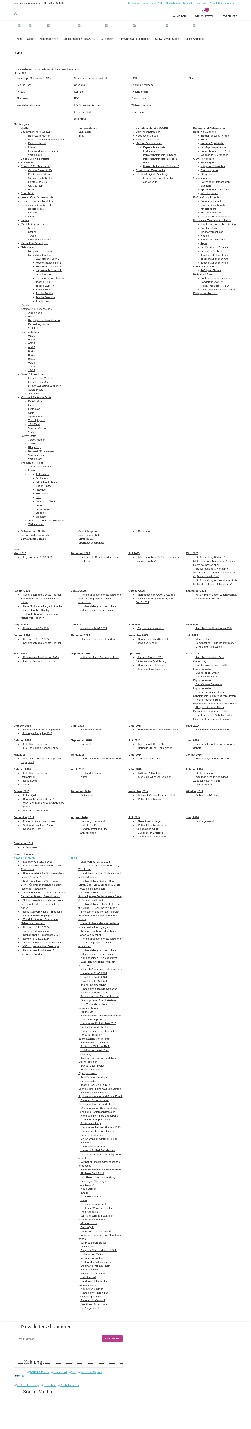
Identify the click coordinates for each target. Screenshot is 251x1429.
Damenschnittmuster (148, 131)
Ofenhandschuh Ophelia (50, 278)
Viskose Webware (38, 428)
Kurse (83, 776)
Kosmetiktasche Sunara (49, 266)
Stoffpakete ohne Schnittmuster (46, 520)
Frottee (32, 212)
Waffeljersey (35, 458)
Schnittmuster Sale (89, 534)
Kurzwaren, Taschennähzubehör (212, 220)
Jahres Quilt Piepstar (40, 466)
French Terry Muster (40, 378)
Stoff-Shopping (204, 772)
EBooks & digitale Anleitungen (153, 174)
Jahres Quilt (150, 181)
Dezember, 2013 (23, 843)
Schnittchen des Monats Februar (41, 642)
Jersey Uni (34, 443)
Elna (81, 135)
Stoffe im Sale (86, 538)
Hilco (38, 497)
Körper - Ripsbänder (212, 143)
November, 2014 (138, 791)
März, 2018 (135, 725)
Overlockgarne (209, 170)
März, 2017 (192, 725)
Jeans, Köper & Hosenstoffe (37, 197)
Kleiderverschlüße (211, 212)
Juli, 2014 (134, 817)
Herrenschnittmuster (147, 135)
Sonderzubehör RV (212, 281)
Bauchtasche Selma (47, 258)
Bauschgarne (208, 162)
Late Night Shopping (34, 744)
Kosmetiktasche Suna (48, 262)
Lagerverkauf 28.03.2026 (37, 557)
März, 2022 (192, 653)
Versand (57, 1412)
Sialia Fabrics (43, 508)
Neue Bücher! (30, 780)
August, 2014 (79, 817)
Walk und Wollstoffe (39, 239)
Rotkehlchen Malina (149, 799)
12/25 (31, 370)
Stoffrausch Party (90, 729)
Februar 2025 (22, 590)
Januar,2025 (78, 590)
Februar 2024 (22, 635)
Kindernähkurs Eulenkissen (38, 821)
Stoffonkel (41, 512)
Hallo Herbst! (88, 825)
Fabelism (41, 489)
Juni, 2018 (77, 725)
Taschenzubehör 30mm (214, 258)
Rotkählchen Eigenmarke (150, 170)
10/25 (31, 366)
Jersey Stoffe (28, 435)
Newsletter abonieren (222, 2)
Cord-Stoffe (27, 193)
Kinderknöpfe (208, 208)
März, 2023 (20, 653)
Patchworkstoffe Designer (43, 151)
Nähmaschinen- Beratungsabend (99, 657)
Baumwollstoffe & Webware (37, 131)
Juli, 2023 (192, 635)
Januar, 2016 (194, 754)
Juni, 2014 (192, 817)
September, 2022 (81, 653)
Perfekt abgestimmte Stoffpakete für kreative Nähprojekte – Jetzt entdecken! (100, 598)
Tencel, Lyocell (36, 420)
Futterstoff (34, 408)
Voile (31, 431)
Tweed (32, 235)
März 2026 (20, 553)
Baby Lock (84, 131)
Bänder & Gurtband (204, 131)
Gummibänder (201, 177)
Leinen (25, 220)
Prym (204, 243)
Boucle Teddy (36, 208)
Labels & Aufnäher (204, 266)
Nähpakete (27, 247)
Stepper (32, 231)
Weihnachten (36, 524)
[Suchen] (83, 11)
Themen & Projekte (32, 462)
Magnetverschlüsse (212, 231)
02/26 (31, 339)
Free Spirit (42, 493)
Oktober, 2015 (22, 769)
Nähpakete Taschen (39, 254)
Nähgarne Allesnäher (213, 166)
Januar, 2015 (21, 791)
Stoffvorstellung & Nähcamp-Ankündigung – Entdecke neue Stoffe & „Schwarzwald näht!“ (214, 572)
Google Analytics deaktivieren (189, 1412)
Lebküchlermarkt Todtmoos (38, 661)
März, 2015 (135, 769)
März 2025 (192, 553)
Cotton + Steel (44, 485)
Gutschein (143, 531)
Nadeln (205, 235)
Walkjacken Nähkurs (207, 795)
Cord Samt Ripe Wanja (208, 646)
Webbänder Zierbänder (214, 154)
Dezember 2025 (80, 553)
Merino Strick (203, 639)
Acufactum (42, 478)
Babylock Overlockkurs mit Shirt (156, 795)
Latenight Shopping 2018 (37, 733)
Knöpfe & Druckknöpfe (206, 197)
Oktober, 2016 (22, 740)
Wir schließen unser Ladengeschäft (216, 594)
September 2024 (196, 590)
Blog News (201, 2)
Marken (32, 470)
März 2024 (192, 624)
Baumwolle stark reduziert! (38, 799)
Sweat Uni (34, 393)
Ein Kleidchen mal (90, 772)
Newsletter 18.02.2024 (35, 639)
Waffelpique (35, 154)
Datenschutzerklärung (59, 1348)
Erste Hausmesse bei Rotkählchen (100, 758)
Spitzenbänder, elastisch (215, 189)
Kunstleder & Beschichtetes (37, 201)
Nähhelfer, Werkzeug (213, 239)
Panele (25, 304)
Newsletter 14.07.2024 (93, 628)
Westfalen (41, 516)
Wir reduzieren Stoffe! (35, 810)
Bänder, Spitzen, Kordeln (215, 135)
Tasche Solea (43, 289)
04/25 (31, 347)
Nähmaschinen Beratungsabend (41, 729)
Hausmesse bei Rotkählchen (212, 729)
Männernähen (203, 784)
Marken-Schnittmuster (149, 143)
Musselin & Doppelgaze (34, 243)
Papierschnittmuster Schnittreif (161, 166)
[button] (204, 13)
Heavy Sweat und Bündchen (44, 385)
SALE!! (26, 784)
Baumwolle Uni (37, 143)
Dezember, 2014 (81, 791)
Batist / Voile (35, 401)
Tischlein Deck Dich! (149, 758)
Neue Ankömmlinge (149, 821)
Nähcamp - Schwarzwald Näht (145, 2)
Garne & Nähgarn (203, 158)
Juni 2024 (134, 624)
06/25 (31, 354)
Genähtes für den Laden (151, 836)
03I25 (31, 343)
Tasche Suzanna (45, 297)
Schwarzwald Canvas (33, 538)
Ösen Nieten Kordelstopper (216, 216)
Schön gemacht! (204, 821)
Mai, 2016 (19, 754)
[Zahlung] (19, 1376)
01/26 (31, 335)
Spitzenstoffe (35, 416)
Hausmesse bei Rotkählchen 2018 (157, 729)
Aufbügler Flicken (211, 270)
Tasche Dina (43, 281)
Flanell (32, 147)
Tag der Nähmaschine (150, 628)
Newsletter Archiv (24, 857)
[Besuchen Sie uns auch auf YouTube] (24, 1404)
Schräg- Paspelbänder (214, 147)
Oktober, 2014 (194, 791)
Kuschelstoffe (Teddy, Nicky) (37, 204)
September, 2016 (81, 740)
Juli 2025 (134, 553)
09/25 (31, 362)
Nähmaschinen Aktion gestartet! (156, 594)
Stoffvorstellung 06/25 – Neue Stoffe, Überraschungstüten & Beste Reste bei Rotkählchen (214, 561)
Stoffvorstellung (30, 331)
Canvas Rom (35, 185)
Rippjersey (34, 447)
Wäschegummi (209, 193)
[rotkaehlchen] (18, 13)
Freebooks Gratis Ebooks (158, 177)
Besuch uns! (173, 2)
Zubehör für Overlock (150, 832)
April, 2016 (77, 754)
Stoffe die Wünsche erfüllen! (154, 776)
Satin (31, 412)
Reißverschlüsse (203, 274)
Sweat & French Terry (33, 374)
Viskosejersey (36, 455)
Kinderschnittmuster (147, 139)
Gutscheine (87, 795)
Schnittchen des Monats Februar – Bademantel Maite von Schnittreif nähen (42, 598)
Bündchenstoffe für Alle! (151, 744)
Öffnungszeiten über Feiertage (98, 639)
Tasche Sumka (44, 293)
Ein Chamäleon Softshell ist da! (40, 747)
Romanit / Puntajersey (41, 451)
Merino (32, 227)
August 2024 (21, 624)
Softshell (33, 328)
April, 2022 (135, 653)
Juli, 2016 (134, 740)
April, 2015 (77, 769)
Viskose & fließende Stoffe (36, 397)
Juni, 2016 (192, 740)
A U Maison (42, 474)
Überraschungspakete (91, 542)
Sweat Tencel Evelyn (207, 672)
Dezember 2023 (80, 635)
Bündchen (27, 162)
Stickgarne (207, 174)
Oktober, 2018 (22, 725)
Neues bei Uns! (31, 828)
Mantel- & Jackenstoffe (34, 224)
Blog (74, 857)
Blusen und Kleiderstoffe (35, 158)
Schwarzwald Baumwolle (35, 534)
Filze (31, 189)
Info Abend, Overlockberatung (212, 758)
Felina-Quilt (29, 795)
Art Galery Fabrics (46, 481)
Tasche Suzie (43, 301)
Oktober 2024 (136, 590)
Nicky (31, 216)
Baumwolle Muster (39, 135)
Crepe (31, 405)
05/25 (31, 351)
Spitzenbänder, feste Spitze (216, 151)
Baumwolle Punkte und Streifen (46, 139)
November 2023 (138, 635)
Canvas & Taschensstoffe (35, 166)
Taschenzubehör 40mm (214, 262)
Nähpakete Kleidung (40, 251)
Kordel (204, 139)
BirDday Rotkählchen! (150, 772)
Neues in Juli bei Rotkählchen (154, 747)
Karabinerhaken (210, 227)
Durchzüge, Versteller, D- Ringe (219, 224)
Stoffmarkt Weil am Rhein (152, 668)
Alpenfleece (35, 312)
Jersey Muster (36, 439)
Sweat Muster (36, 389)
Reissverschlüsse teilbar (215, 285)
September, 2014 (24, 817)
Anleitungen (29, 847)
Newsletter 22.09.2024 (208, 598)
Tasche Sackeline (46, 285)
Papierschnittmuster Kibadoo (160, 154)
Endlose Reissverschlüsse (216, 278)
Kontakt (187, 2)
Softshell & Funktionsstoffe (36, 308)
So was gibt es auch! (92, 821)
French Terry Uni (38, 381)
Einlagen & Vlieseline (205, 293)
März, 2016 (135, 754)
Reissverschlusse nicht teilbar (218, 289)
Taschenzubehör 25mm (214, 254)
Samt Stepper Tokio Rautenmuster (215, 642)
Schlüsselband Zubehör (214, 247)
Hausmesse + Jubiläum (151, 665)
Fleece (32, 316)
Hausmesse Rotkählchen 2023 (40, 657)
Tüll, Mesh (34, 424)
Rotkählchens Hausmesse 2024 (213, 628)
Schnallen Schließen (212, 251)
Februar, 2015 (194, 769)
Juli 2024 (76, 624)
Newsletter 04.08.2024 (35, 628)
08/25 (31, 358)
